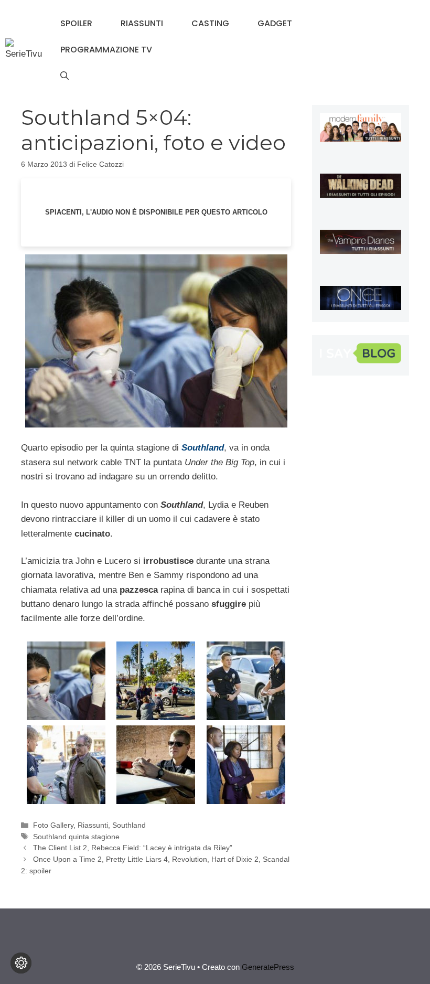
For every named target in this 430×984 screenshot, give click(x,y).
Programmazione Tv (106, 50)
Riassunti (142, 23)
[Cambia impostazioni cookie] (20, 963)
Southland (129, 825)
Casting (210, 23)
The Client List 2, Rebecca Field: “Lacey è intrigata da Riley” (132, 847)
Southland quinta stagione (76, 836)
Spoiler (76, 23)
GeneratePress (268, 966)
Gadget (274, 23)
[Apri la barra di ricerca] (64, 76)
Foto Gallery (53, 825)
